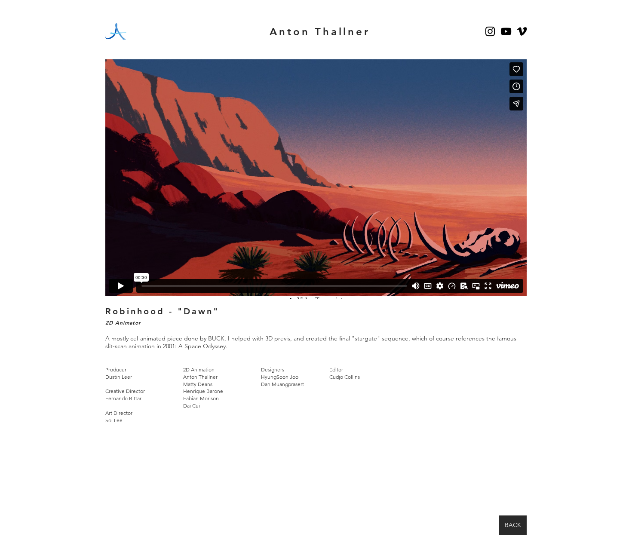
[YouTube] (506, 31)
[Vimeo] (521, 31)
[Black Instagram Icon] (490, 31)
